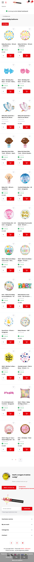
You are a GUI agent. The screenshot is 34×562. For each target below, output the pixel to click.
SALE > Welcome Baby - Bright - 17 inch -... (25, 259)
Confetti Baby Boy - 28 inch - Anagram (25, 188)
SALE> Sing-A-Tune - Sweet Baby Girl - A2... (8, 439)
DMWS (22, 548)
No (24, 557)
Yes (16, 557)
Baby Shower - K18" (24, 330)
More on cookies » (17, 560)
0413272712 (22, 487)
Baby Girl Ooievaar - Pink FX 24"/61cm (24, 116)
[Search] (31, 6)
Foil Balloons (6, 16)
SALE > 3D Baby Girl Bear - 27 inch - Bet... (24, 80)
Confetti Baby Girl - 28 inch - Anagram (9, 224)
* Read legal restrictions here (9, 512)
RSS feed (27, 548)
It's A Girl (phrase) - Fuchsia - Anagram (8, 403)
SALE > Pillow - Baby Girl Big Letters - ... (24, 403)
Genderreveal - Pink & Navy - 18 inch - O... (25, 367)
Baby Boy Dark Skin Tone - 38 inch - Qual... (9, 152)
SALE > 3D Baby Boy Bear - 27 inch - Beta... (9, 80)
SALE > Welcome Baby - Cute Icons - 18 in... (9, 259)
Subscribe (27, 508)
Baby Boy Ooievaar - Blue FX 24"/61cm (8, 116)
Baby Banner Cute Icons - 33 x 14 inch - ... (25, 295)
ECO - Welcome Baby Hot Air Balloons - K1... (8, 295)
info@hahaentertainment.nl (25, 488)
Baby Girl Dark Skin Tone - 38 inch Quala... (25, 152)
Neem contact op (9, 487)
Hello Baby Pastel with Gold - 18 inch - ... (25, 224)
